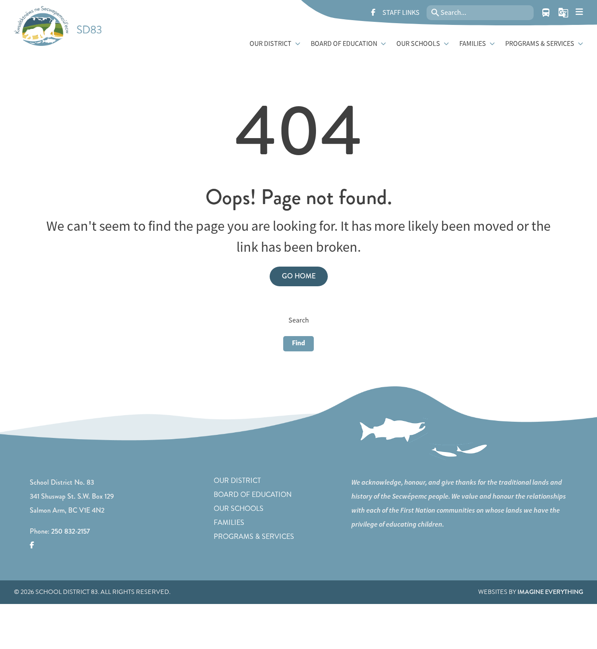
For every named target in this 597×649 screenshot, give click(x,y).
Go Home (299, 276)
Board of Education (253, 494)
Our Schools (239, 508)
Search (298, 320)
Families (229, 522)
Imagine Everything (550, 591)
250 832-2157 (70, 531)
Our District (237, 480)
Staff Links (401, 12)
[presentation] (579, 12)
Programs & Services (254, 536)
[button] (563, 12)
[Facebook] (373, 12)
